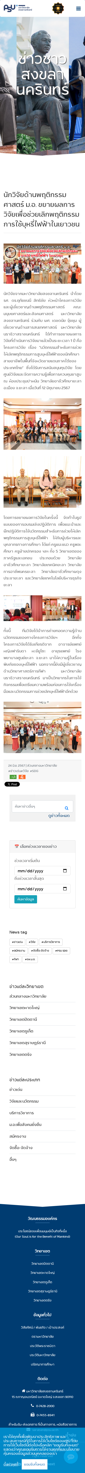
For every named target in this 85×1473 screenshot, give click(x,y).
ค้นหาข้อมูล (25, 899)
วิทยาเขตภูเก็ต (21, 1031)
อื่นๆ (12, 1159)
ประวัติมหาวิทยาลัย (42, 1355)
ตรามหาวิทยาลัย (43, 1336)
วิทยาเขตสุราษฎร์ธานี (27, 1043)
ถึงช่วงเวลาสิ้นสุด (29, 878)
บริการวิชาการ (21, 1113)
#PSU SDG (61, 950)
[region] (42, 1450)
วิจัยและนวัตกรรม (23, 1101)
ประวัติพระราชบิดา (42, 1346)
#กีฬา (15, 959)
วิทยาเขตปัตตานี (23, 1019)
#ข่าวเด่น (17, 942)
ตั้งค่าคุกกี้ (11, 1464)
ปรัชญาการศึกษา (42, 1364)
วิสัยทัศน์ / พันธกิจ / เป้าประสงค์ (42, 1327)
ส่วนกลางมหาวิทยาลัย (27, 996)
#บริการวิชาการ (51, 942)
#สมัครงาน (18, 950)
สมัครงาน (17, 1136)
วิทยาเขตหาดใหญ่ (24, 1008)
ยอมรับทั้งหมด (34, 1464)
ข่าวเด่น (15, 1089)
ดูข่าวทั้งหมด (59, 816)
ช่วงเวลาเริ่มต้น (27, 861)
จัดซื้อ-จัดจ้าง (21, 1148)
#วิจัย (32, 942)
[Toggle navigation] (77, 8)
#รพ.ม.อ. (30, 959)
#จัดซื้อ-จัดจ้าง (40, 950)
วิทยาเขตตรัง (20, 1054)
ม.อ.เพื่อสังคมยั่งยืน (25, 1125)
